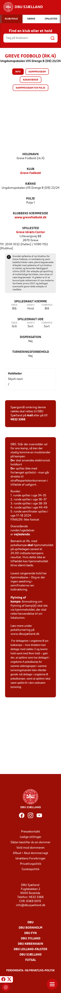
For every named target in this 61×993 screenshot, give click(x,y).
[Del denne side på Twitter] (9, 980)
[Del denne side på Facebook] (3, 980)
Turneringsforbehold (30, 352)
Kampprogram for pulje (30, 88)
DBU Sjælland (30, 954)
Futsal (30, 960)
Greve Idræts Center (30, 232)
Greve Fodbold (30, 173)
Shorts (31, 305)
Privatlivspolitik (30, 864)
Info (18, 72)
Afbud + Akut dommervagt (30, 853)
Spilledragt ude (30, 319)
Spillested (30, 228)
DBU (30, 922)
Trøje (14, 305)
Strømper (46, 305)
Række (30, 184)
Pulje (30, 198)
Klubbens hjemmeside (30, 213)
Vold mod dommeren (30, 847)
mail (30, 415)
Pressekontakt (30, 831)
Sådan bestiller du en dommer (30, 842)
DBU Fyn (30, 933)
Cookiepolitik (30, 869)
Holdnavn (30, 154)
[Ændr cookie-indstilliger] (6, 987)
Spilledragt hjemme (30, 301)
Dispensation (30, 337)
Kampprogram (37, 72)
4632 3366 (18, 419)
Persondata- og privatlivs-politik (30, 970)
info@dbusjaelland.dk (30, 905)
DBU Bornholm (30, 927)
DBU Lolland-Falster (30, 949)
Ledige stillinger (30, 837)
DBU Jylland (30, 938)
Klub (30, 169)
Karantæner (30, 80)
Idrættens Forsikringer (30, 858)
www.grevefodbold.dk (30, 217)
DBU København (30, 944)
